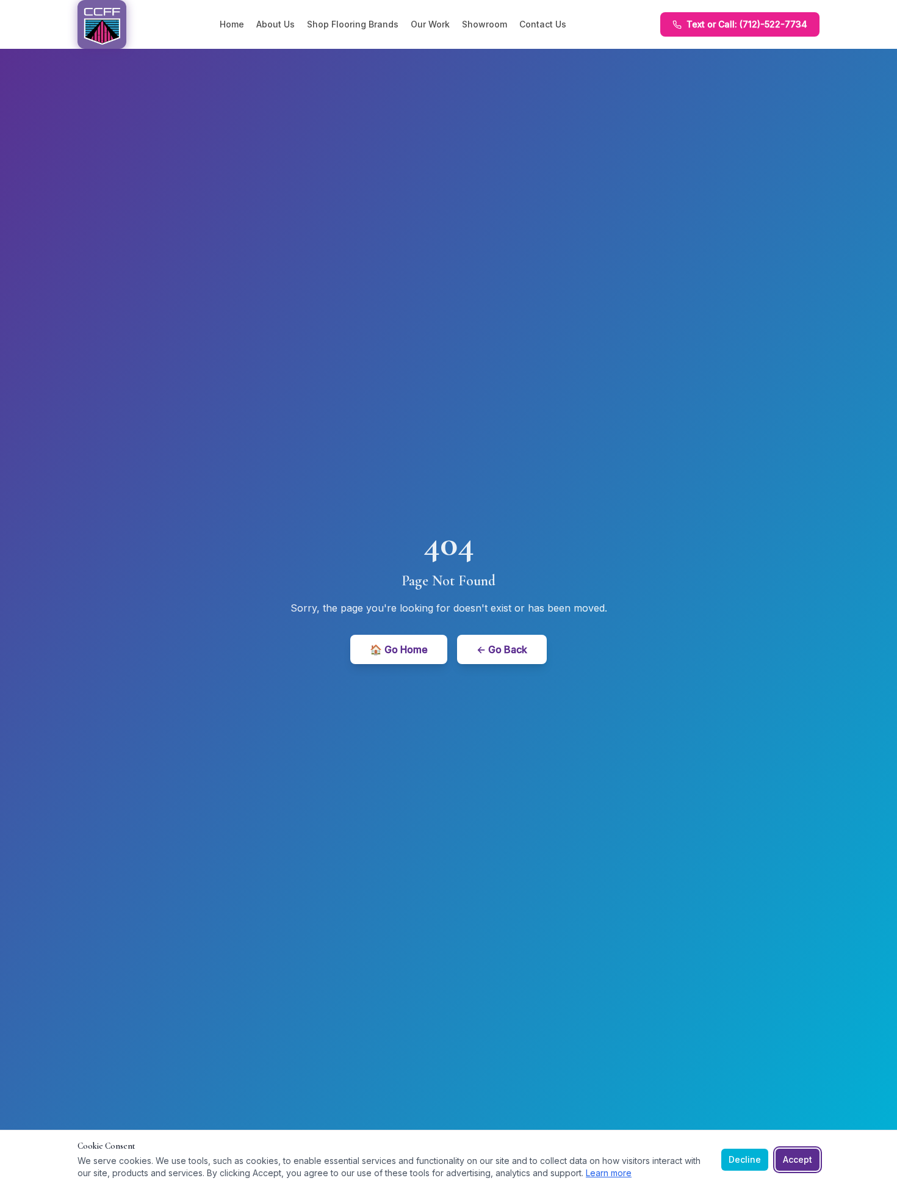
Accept (797, 1159)
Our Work (430, 24)
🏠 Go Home (399, 649)
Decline (745, 1159)
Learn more (609, 1173)
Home (232, 24)
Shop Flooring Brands (352, 24)
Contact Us (542, 24)
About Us (275, 24)
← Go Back (502, 649)
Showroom (484, 24)
